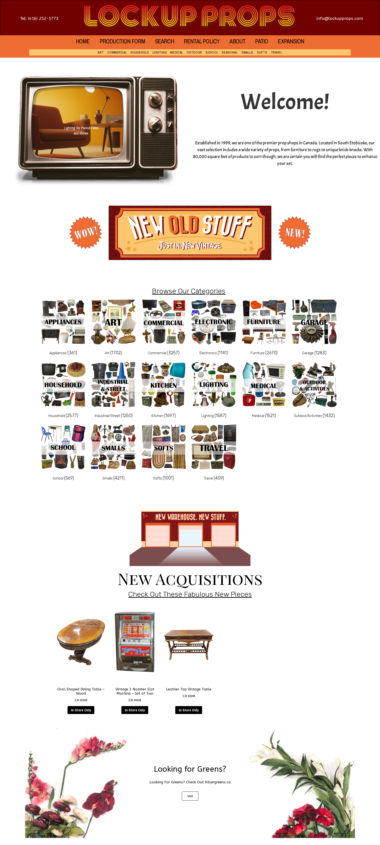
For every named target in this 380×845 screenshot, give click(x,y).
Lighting (160, 52)
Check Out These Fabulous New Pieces (190, 594)
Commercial (117, 52)
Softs (262, 52)
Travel (276, 52)
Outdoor (194, 52)
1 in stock (80, 694)
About (237, 41)
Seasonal (230, 52)
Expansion (291, 41)
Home (83, 41)
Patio (261, 41)
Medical (176, 52)
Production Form (122, 41)
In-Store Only (81, 710)
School (212, 52)
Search (164, 41)
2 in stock (134, 694)
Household (140, 52)
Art (101, 52)
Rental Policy (202, 41)
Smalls (247, 52)
